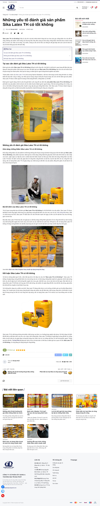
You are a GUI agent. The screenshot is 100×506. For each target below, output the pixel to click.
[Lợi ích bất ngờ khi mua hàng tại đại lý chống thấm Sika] (62, 401)
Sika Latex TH (20, 74)
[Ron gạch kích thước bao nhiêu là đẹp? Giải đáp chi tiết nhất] (78, 51)
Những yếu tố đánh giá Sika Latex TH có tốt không (18, 55)
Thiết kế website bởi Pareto (17, 502)
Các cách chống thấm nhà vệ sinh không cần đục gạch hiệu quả (89, 33)
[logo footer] (15, 465)
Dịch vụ (54, 475)
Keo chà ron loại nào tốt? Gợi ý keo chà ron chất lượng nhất (89, 59)
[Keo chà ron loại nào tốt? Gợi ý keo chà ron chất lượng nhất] (78, 60)
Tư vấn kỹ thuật (9, 396)
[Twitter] (65, 361)
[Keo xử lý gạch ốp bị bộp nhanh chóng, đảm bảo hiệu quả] (78, 42)
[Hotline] (2, 495)
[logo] (11, 8)
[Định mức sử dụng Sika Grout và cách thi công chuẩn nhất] (13, 431)
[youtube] (70, 361)
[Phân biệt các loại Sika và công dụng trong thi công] (86, 401)
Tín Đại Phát (14, 29)
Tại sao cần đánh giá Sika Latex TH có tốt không (17, 52)
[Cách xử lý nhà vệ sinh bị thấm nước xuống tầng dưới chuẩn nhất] (78, 25)
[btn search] (77, 8)
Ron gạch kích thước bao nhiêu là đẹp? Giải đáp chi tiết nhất (89, 50)
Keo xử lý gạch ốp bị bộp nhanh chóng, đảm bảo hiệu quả (89, 42)
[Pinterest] (67, 361)
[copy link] (21, 33)
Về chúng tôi (56, 470)
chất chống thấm (61, 212)
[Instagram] (69, 361)
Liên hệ (54, 478)
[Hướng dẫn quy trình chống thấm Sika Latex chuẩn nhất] (38, 431)
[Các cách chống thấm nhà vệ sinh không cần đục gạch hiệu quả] (78, 34)
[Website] (64, 361)
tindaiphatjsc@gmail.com (91, 2)
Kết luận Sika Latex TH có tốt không (14, 58)
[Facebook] (2, 487)
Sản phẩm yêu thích (13, 2)
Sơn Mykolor (56, 467)
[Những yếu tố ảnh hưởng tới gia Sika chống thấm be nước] (13, 401)
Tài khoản (5, 2)
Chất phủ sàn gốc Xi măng (58, 463)
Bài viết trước (9, 369)
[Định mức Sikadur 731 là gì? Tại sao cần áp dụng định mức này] (38, 401)
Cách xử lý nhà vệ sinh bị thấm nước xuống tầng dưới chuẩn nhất (89, 24)
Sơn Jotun (55, 483)
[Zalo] (2, 491)
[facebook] (62, 361)
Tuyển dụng (56, 472)
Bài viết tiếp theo (64, 369)
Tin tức (54, 480)
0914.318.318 (80, 2)
